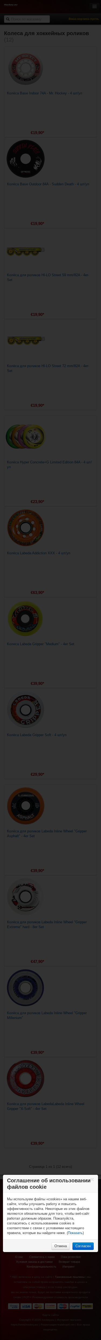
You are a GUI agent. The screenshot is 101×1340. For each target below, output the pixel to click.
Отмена (60, 1246)
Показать (75, 1233)
